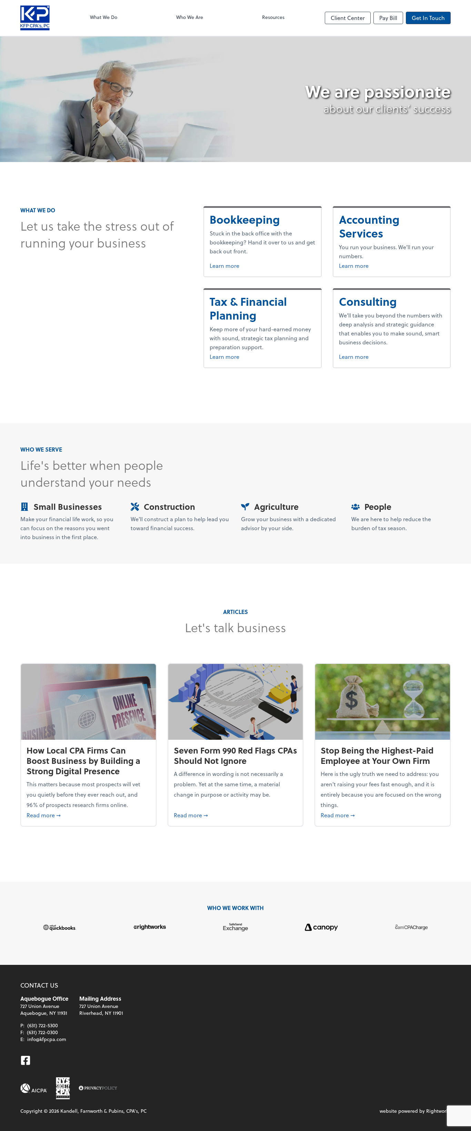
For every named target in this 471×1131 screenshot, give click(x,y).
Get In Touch (428, 18)
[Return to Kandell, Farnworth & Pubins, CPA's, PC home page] (35, 18)
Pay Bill (388, 18)
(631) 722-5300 (42, 1025)
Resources (273, 17)
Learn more (250, 265)
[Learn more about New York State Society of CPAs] (63, 1088)
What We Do (103, 17)
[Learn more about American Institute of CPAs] (33, 1088)
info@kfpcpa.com (46, 1039)
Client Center (348, 18)
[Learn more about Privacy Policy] (98, 1088)
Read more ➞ (88, 815)
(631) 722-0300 (42, 1032)
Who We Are (189, 17)
